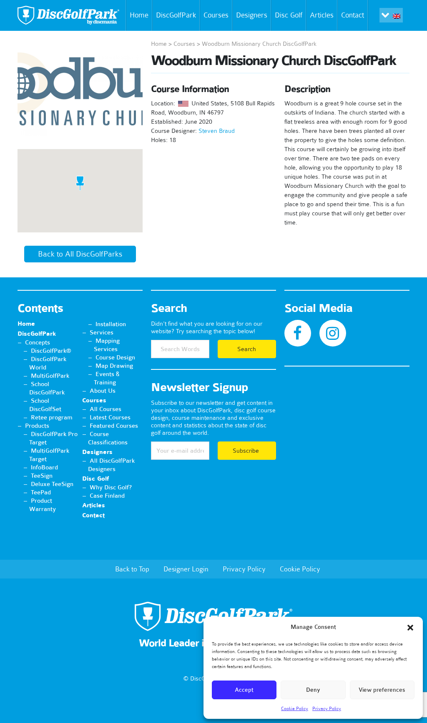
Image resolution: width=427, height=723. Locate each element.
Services (101, 332)
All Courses (105, 409)
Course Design (115, 357)
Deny (313, 689)
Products (37, 425)
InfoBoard (44, 467)
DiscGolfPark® (51, 350)
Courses (216, 15)
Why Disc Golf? (111, 487)
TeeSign (42, 475)
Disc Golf (288, 15)
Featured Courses (114, 425)
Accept (244, 689)
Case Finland (107, 495)
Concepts (37, 342)
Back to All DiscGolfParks (80, 254)
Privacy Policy (326, 708)
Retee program (52, 417)
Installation (110, 324)
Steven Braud (216, 131)
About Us (103, 390)
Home (139, 15)
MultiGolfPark (50, 375)
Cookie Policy (294, 708)
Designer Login (185, 569)
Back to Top (132, 569)
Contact (352, 15)
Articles (322, 15)
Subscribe (247, 450)
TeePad (41, 492)
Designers (251, 15)
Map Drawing (114, 365)
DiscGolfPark (176, 15)
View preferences (382, 689)
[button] (410, 627)
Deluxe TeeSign (52, 484)
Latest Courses (110, 417)
